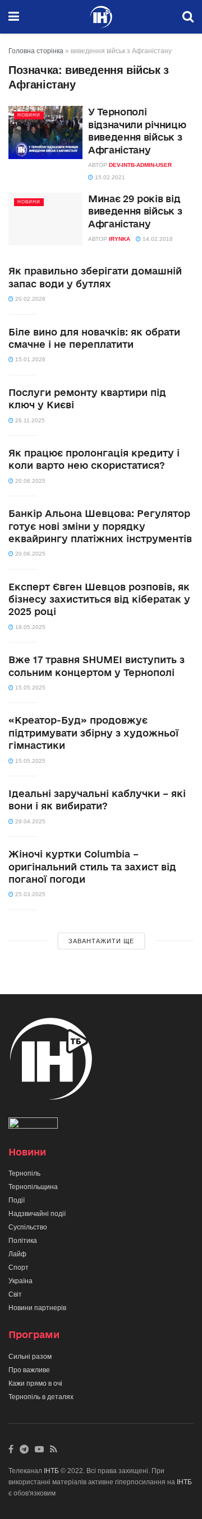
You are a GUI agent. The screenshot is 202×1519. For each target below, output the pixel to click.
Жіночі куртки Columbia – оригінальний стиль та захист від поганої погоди (92, 866)
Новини (28, 115)
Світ (15, 1294)
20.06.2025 (29, 481)
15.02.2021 (109, 177)
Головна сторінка (35, 51)
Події (16, 1200)
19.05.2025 (29, 627)
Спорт (18, 1267)
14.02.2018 (157, 239)
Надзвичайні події (37, 1214)
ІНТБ (51, 1471)
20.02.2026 (29, 299)
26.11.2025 (29, 420)
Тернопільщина (33, 1187)
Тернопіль (24, 1173)
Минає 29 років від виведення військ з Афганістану (135, 211)
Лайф (17, 1254)
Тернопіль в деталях (41, 1397)
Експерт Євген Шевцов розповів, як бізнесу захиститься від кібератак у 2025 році (99, 599)
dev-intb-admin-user (140, 165)
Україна (20, 1281)
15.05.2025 (29, 687)
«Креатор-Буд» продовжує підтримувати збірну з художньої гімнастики (93, 733)
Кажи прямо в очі (35, 1383)
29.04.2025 (29, 821)
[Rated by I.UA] (33, 1125)
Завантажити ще (101, 941)
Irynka (119, 239)
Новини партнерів (37, 1308)
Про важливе (29, 1370)
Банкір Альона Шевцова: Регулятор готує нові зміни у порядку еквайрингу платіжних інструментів (100, 526)
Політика (22, 1241)
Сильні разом (30, 1356)
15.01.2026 (29, 359)
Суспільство (27, 1227)
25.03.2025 (29, 894)
